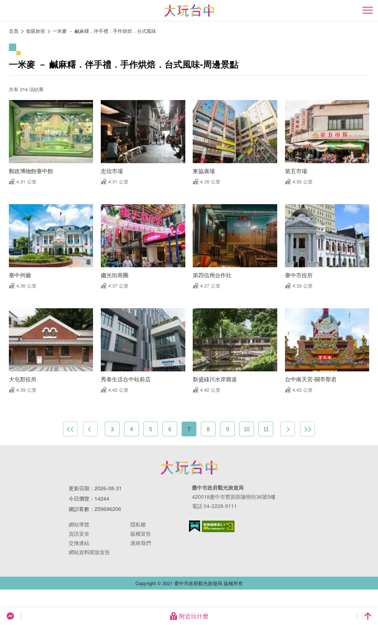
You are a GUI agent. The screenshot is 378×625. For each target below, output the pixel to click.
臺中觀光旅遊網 (189, 10)
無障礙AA (218, 526)
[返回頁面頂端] (367, 616)
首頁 (13, 30)
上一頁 (90, 429)
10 (247, 429)
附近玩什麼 (194, 616)
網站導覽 (79, 524)
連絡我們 (140, 542)
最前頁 (70, 429)
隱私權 (138, 524)
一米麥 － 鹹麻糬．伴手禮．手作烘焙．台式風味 (104, 30)
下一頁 (287, 429)
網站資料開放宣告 (89, 552)
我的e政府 (194, 526)
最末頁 (307, 429)
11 (266, 429)
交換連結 (79, 542)
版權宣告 (140, 533)
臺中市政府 (189, 467)
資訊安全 (79, 533)
